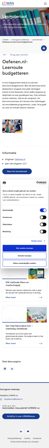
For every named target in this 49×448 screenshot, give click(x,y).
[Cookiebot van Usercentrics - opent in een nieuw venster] (36, 182)
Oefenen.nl (20, 159)
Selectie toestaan (24, 256)
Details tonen (36, 241)
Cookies (27, 438)
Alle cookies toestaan (24, 248)
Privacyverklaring (14, 438)
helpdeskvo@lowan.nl (13, 399)
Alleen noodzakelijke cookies (24, 263)
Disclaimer (37, 438)
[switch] (43, 217)
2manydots (35, 442)
